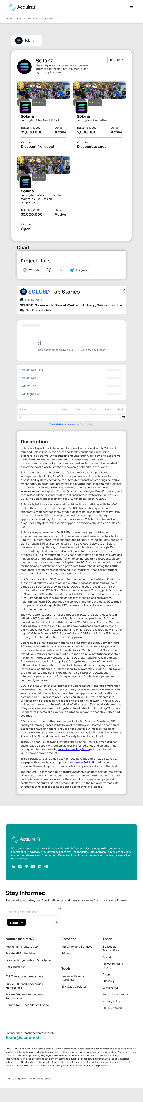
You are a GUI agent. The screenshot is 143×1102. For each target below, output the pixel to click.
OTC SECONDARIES (28, 18)
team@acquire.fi (23, 1038)
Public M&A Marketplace (22, 946)
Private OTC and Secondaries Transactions (25, 996)
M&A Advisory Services (76, 946)
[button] (131, 7)
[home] (22, 7)
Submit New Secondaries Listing (27, 1005)
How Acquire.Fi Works (113, 965)
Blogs (106, 974)
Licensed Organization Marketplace (29, 960)
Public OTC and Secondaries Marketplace (24, 985)
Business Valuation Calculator (74, 978)
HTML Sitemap (112, 1008)
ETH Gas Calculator (73, 986)
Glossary (109, 981)
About (107, 957)
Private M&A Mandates (21, 953)
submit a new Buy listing (74, 749)
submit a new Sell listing (81, 762)
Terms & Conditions (116, 994)
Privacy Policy (112, 1001)
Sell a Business (15, 966)
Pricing (66, 953)
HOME (9, 18)
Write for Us (111, 987)
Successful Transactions (111, 948)
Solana (48, 18)
